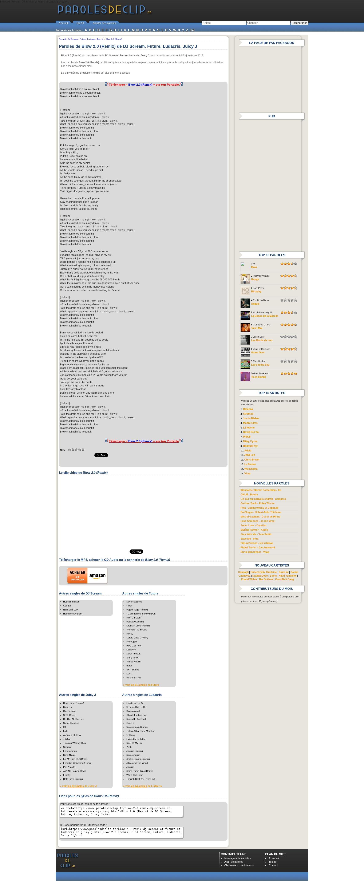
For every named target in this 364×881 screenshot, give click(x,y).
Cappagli (243, 572)
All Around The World (137, 763)
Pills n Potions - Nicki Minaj (257, 543)
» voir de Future (141, 684)
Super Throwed (71, 723)
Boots (273, 575)
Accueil (63, 23)
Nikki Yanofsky (288, 575)
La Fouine (250, 464)
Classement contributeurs (239, 865)
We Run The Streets (136, 629)
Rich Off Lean (133, 617)
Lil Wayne (249, 427)
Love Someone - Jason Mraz (257, 521)
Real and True (133, 677)
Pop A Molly (69, 767)
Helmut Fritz (250, 445)
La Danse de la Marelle (264, 315)
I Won (129, 605)
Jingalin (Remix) (134, 751)
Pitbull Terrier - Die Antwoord (258, 547)
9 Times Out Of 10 (135, 707)
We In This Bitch (134, 775)
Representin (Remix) (137, 727)
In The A (130, 735)
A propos (274, 858)
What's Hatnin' (133, 661)
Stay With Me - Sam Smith (256, 534)
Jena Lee (249, 455)
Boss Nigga (69, 755)
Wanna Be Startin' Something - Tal (261, 490)
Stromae (248, 413)
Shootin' (67, 747)
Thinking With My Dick (74, 743)
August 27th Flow (72, 735)
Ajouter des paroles (104, 23)
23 (64, 727)
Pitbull (246, 436)
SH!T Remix (132, 669)
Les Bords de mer (262, 340)
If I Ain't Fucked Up (136, 715)
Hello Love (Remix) (73, 779)
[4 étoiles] (79, 449)
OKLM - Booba (249, 494)
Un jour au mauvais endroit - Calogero (263, 499)
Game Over (258, 352)
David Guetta (251, 432)
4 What (66, 739)
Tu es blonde (258, 376)
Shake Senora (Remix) (138, 759)
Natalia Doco (260, 575)
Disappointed (133, 711)
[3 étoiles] (76, 449)
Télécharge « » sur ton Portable (144, 84)
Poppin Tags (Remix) (137, 609)
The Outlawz (266, 579)
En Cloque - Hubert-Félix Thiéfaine (261, 512)
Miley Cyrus (250, 441)
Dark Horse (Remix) (73, 703)
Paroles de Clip (105, 14)
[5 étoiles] (83, 449)
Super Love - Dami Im (253, 525)
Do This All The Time (73, 719)
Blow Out (67, 707)
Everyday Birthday (135, 739)
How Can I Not (133, 645)
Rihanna (248, 409)
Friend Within (249, 579)
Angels (255, 303)
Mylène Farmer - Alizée (254, 529)
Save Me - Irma (249, 538)
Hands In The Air (134, 703)
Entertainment (70, 751)
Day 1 (129, 673)
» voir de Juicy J (78, 786)
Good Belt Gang (284, 579)
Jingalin (130, 767)
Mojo (254, 267)
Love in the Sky (260, 364)
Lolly (65, 731)
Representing (133, 755)
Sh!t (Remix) (132, 657)
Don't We (131, 649)
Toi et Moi (256, 328)
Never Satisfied (134, 601)
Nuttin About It (133, 653)
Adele (247, 450)
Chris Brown (251, 459)
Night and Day (70, 609)
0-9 (192, 30)
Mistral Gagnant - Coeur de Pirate (260, 516)
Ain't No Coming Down (74, 771)
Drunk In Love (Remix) (138, 625)
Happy (255, 279)
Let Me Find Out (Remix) (75, 759)
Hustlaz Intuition (71, 601)
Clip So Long (69, 711)
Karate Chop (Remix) (137, 637)
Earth (129, 665)
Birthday (256, 291)
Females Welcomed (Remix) (77, 763)
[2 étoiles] (73, 449)
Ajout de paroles (233, 861)
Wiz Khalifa (251, 468)
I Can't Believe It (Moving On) (141, 613)
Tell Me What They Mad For (140, 731)
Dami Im (284, 572)
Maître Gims (250, 423)
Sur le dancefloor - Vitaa (255, 552)
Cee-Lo (67, 605)
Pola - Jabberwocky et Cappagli (259, 507)
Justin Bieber (251, 418)
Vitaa (247, 473)
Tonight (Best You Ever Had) (140, 779)
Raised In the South (136, 719)
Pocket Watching (135, 621)
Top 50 (80, 23)
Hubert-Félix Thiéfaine (263, 572)
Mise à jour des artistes (237, 858)
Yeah (128, 747)
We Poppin (131, 641)
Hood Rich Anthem (72, 613)
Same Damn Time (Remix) (140, 771)
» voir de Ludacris (142, 786)
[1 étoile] (69, 449)
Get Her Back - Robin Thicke (257, 503)
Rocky (129, 633)
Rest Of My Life (134, 743)
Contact (273, 865)
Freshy (67, 775)
